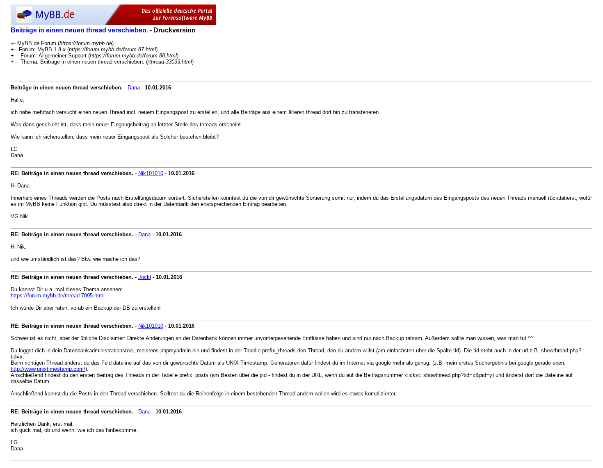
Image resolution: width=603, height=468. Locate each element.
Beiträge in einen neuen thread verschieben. (79, 30)
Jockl (144, 277)
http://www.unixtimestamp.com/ (48, 369)
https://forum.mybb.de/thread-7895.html (58, 295)
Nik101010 (150, 173)
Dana (134, 87)
